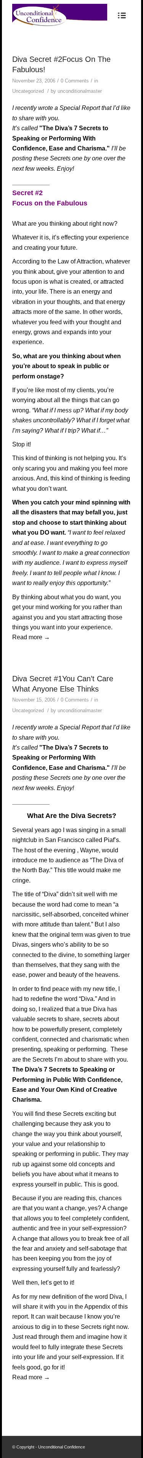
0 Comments (75, 81)
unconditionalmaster (80, 91)
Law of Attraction (80, 261)
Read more (31, 637)
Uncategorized (28, 91)
